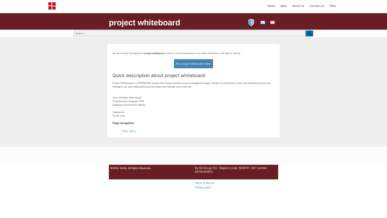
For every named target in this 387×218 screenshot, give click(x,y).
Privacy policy (203, 187)
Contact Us (316, 5)
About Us (298, 5)
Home (271, 5)
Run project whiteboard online (193, 63)
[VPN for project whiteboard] (251, 22)
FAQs (332, 5)
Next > (133, 131)
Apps (283, 5)
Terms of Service (204, 182)
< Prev (124, 131)
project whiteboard (144, 22)
